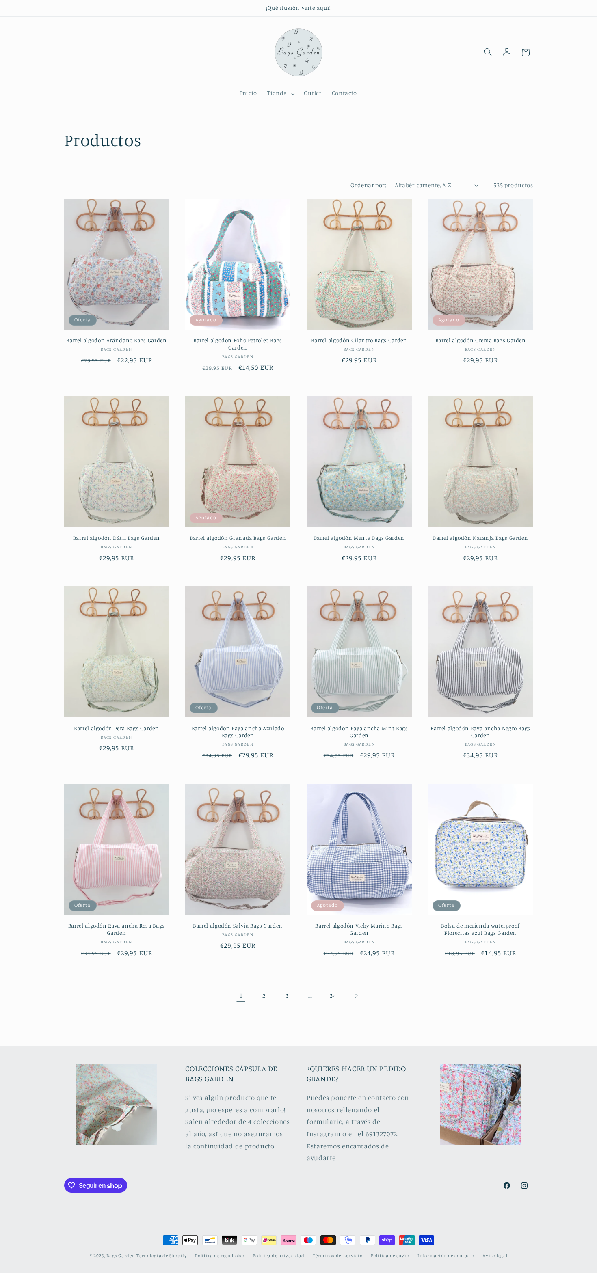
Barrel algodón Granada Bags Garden (238, 538)
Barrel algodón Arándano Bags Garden (116, 340)
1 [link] (241, 995)
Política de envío (390, 1255)
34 (333, 995)
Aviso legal (494, 1255)
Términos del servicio (337, 1255)
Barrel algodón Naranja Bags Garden (480, 538)
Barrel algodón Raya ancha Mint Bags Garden (359, 732)
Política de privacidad (278, 1255)
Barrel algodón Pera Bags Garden (116, 728)
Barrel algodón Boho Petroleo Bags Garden (237, 344)
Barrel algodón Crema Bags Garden (480, 340)
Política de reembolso (219, 1255)
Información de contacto (445, 1255)
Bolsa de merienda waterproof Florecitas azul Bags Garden (480, 929)
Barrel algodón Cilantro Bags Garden (359, 340)
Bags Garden (120, 1255)
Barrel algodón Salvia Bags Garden (238, 925)
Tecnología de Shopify (161, 1255)
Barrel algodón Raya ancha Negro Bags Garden (480, 732)
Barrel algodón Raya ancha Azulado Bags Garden (238, 732)
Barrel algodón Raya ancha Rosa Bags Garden (116, 929)
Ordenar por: (368, 184)
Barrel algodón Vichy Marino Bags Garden (359, 929)
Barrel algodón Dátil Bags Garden (116, 538)
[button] (280, 93)
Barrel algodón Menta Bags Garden (359, 538)
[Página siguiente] (356, 995)
